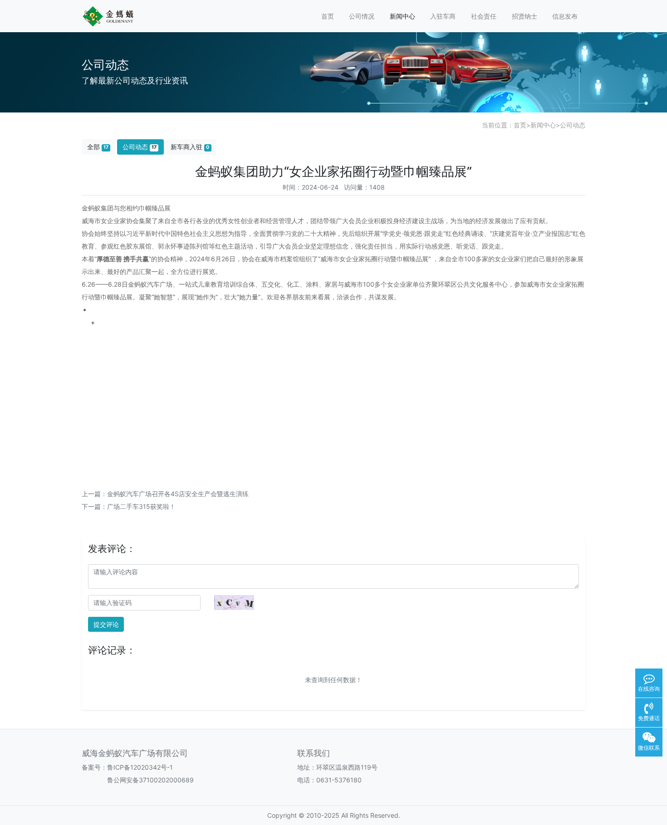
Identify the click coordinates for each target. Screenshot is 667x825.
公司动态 (572, 125)
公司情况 (361, 16)
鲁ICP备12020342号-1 (140, 767)
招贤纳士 (524, 16)
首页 (327, 16)
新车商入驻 (190, 147)
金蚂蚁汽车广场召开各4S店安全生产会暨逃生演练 (178, 494)
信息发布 (565, 16)
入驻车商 (443, 16)
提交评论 (106, 624)
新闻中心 (402, 16)
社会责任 (483, 16)
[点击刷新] (234, 602)
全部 (97, 147)
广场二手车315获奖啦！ (141, 506)
